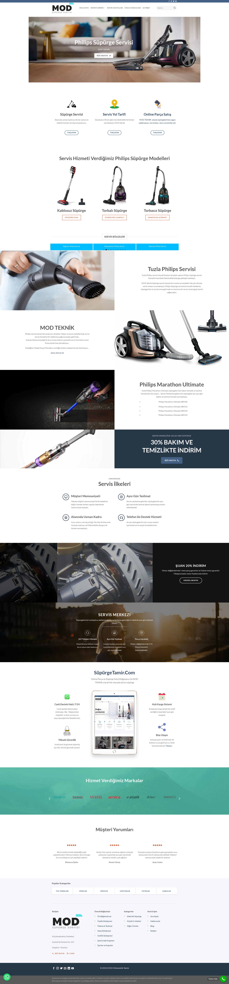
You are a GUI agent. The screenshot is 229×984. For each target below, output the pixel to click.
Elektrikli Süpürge (134, 916)
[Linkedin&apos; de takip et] (69, 968)
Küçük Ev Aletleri (134, 921)
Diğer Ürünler (132, 926)
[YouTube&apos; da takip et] (72, 968)
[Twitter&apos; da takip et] (173, 1)
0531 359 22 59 (57, 353)
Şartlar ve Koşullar (105, 945)
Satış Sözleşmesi (104, 931)
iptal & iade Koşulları (105, 940)
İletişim (146, 8)
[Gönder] (175, 8)
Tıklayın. (169, 746)
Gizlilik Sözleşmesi (104, 935)
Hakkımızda (155, 921)
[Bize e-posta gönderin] (176, 1)
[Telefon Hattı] (223, 979)
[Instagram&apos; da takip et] (171, 1)
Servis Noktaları (115, 8)
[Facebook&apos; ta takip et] (169, 1)
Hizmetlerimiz (97, 8)
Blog (152, 926)
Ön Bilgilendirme (104, 916)
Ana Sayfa (84, 8)
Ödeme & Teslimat (104, 926)
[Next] (173, 241)
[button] (6, 977)
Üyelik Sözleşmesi (104, 921)
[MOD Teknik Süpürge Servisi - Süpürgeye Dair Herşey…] (64, 8)
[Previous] (56, 241)
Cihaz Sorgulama (133, 8)
